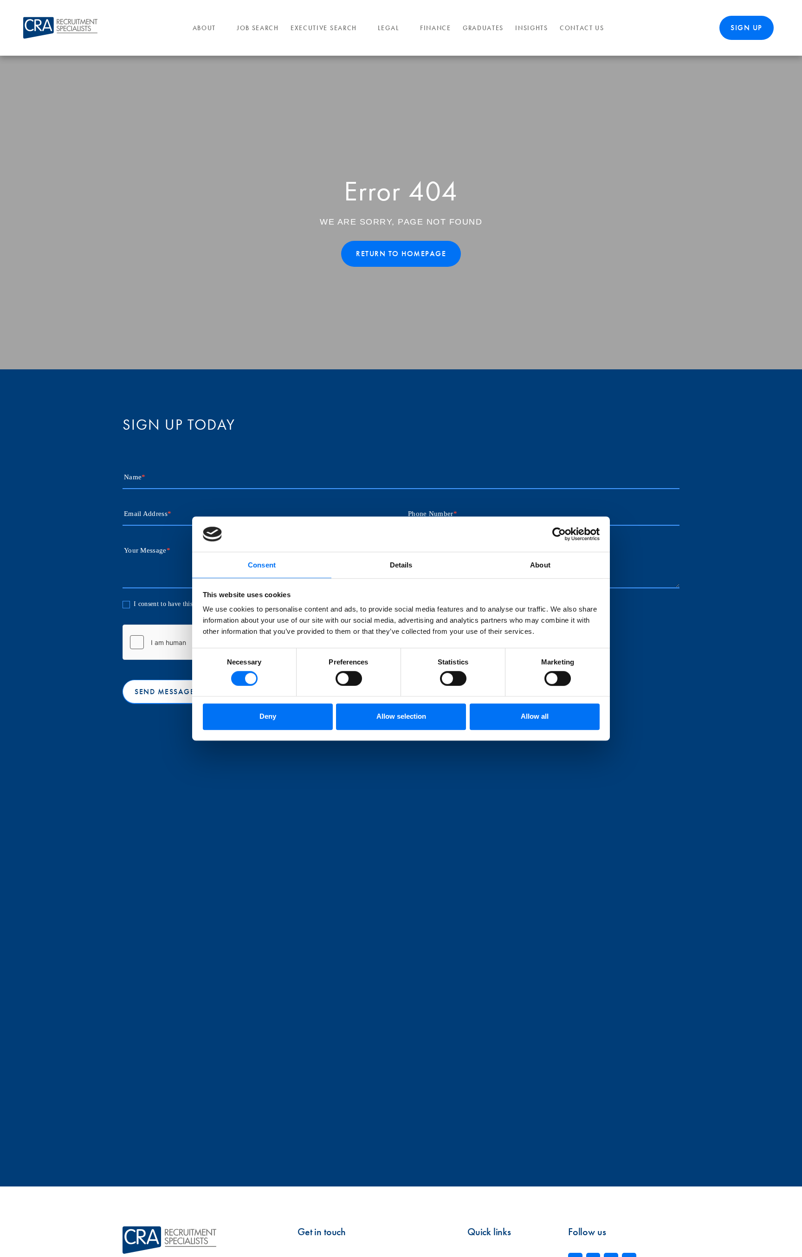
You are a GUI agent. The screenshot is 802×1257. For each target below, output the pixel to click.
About (204, 28)
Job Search (258, 28)
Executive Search (324, 28)
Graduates (483, 28)
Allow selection (401, 716)
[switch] (349, 678)
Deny (267, 716)
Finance (435, 28)
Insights (531, 28)
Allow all (535, 716)
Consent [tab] (262, 565)
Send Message (164, 691)
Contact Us (582, 28)
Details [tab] (401, 565)
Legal (389, 28)
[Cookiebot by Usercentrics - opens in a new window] (559, 534)
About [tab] (540, 565)
